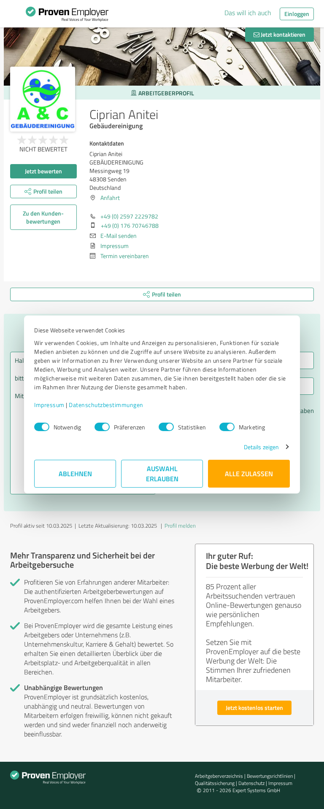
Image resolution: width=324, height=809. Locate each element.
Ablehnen (75, 473)
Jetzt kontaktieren (282, 34)
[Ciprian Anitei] (42, 99)
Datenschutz (251, 783)
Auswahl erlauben (162, 473)
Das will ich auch (247, 12)
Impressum (49, 405)
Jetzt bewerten (43, 171)
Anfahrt (110, 198)
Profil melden (180, 525)
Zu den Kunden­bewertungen (43, 217)
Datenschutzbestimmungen (106, 405)
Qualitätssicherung (215, 783)
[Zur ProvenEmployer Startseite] (67, 16)
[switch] (102, 427)
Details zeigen (261, 447)
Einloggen (296, 14)
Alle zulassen (249, 473)
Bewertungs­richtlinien (270, 775)
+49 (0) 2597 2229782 (129, 216)
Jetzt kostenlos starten (254, 708)
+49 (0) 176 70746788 (130, 225)
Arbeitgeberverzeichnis (219, 775)
